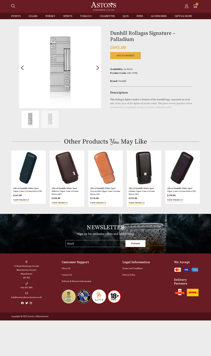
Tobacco (86, 16)
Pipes (140, 16)
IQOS (126, 16)
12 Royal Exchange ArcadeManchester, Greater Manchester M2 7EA (26, 272)
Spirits (67, 16)
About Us (66, 268)
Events (16, 16)
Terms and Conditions (132, 268)
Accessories (159, 16)
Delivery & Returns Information (76, 281)
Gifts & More (183, 16)
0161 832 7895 (26, 287)
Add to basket (125, 55)
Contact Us (67, 275)
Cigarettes (107, 16)
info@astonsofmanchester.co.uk (26, 297)
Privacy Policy (128, 275)
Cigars (33, 16)
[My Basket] (195, 7)
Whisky (50, 16)
